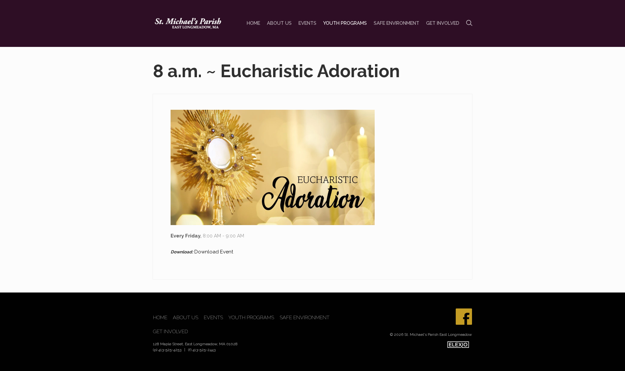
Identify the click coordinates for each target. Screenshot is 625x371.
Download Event (213, 252)
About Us (279, 23)
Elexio (458, 344)
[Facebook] (464, 316)
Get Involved (442, 23)
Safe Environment (396, 23)
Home (253, 23)
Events (307, 23)
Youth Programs (345, 23)
